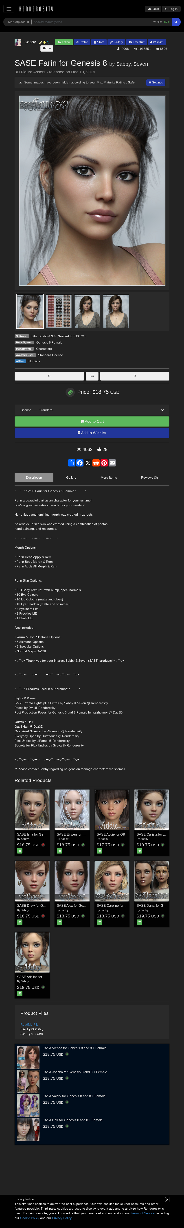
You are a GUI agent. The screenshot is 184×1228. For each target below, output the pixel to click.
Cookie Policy (29, 1218)
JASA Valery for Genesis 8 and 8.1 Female (74, 1096)
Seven (140, 64)
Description (34, 477)
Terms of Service (143, 1213)
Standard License (50, 355)
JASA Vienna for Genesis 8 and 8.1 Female (74, 1048)
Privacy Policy (61, 1218)
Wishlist (157, 42)
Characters (44, 348)
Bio (48, 48)
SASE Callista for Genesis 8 (157, 834)
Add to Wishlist (93, 433)
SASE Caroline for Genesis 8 (118, 905)
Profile (83, 42)
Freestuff (138, 42)
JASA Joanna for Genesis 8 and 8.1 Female (75, 1072)
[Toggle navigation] (8, 9)
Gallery (118, 42)
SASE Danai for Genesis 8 (156, 905)
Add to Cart (94, 421)
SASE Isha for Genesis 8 (35, 834)
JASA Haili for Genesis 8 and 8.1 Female (73, 1120)
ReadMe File (29, 1024)
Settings (157, 82)
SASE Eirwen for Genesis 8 (77, 834)
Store (100, 42)
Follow (65, 42)
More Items (109, 477)
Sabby (123, 64)
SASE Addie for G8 (111, 834)
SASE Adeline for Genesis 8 (37, 977)
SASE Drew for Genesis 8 (36, 905)
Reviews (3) (149, 477)
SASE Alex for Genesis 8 (75, 905)
